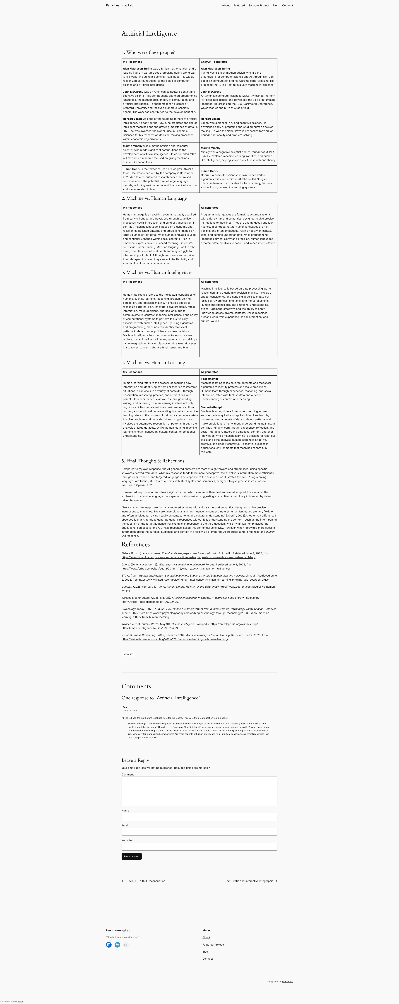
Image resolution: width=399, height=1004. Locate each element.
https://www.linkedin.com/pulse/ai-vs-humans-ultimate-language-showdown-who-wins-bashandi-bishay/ (188, 557)
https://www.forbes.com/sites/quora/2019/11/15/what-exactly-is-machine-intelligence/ (176, 568)
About (206, 937)
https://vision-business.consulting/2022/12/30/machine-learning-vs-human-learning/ (175, 639)
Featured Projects (213, 944)
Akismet (20, 1001)
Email (125, 825)
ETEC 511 (128, 653)
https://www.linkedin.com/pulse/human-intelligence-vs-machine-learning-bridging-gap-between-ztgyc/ (203, 579)
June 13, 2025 (130, 710)
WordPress (287, 981)
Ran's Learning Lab (119, 5)
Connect (207, 958)
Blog (205, 951)
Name (125, 810)
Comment (129, 774)
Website (127, 840)
